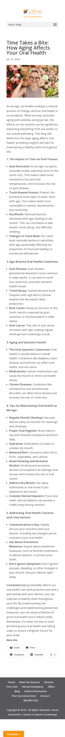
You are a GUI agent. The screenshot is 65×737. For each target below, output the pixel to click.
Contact (45, 695)
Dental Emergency (32, 686)
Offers (51, 686)
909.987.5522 (30, 700)
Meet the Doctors (29, 682)
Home (11, 682)
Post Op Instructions (24, 695)
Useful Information (35, 691)
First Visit (12, 686)
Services (48, 682)
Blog (17, 691)
